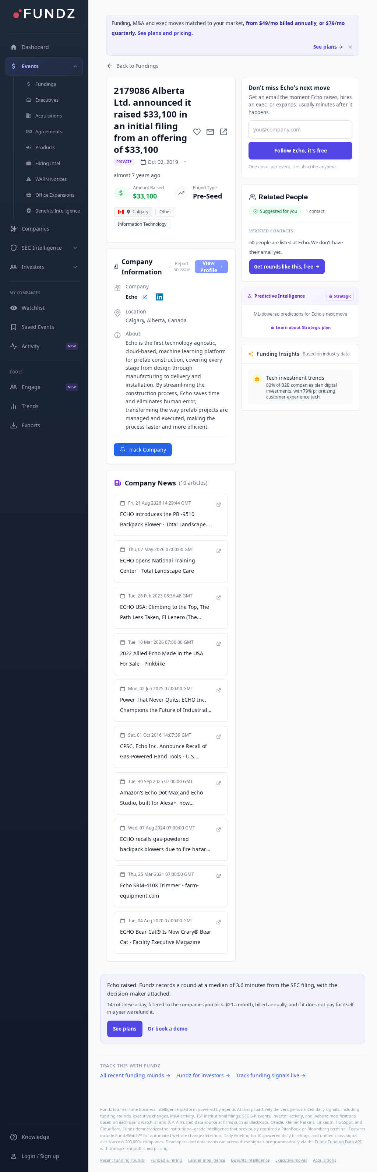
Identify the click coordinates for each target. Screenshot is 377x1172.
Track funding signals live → (271, 1075)
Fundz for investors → (203, 1075)
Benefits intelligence (250, 1160)
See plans (125, 1028)
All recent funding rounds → (135, 1075)
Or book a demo (167, 1028)
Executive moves (291, 1160)
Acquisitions (324, 1160)
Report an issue (181, 267)
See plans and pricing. (165, 33)
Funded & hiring (166, 1160)
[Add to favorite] (197, 131)
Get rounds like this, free (283, 266)
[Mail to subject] (210, 131)
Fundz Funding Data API (338, 1141)
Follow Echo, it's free (300, 150)
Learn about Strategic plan (303, 327)
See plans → (328, 46)
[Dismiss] (350, 46)
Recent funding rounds (122, 1160)
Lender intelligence (206, 1160)
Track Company (147, 449)
